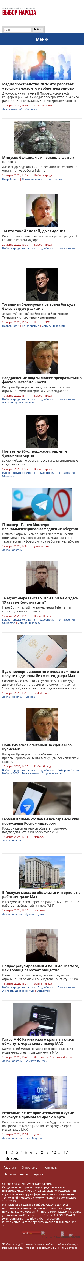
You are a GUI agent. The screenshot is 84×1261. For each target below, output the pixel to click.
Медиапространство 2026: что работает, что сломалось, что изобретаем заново (38, 86)
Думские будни (35, 914)
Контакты (50, 1167)
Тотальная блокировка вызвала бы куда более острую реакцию (39, 306)
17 (66, 1152)
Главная (10, 1167)
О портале (29, 1167)
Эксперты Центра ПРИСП (18, 402)
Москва (30, 697)
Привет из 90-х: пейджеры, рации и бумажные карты (34, 453)
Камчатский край (36, 1061)
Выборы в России (68, 770)
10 (54, 1152)
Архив (38, 1174)
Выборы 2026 (10, 773)
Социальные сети (53, 326)
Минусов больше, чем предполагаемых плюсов (38, 159)
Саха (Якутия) (34, 1138)
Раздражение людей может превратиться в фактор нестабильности (42, 379)
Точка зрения (53, 179)
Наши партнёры (16, 1174)
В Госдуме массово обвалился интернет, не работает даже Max (41, 894)
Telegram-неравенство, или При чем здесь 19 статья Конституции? (40, 600)
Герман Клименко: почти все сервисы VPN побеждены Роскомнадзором (40, 821)
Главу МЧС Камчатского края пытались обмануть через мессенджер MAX (38, 1041)
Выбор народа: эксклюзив (18, 248)
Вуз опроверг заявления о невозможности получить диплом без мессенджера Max (40, 673)
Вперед (12, 1158)
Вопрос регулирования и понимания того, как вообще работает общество (40, 968)
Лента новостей (12, 109)
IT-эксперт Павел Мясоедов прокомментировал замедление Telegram (40, 526)
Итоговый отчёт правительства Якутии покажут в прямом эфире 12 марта (38, 1114)
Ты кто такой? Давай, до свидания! (34, 231)
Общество (31, 109)
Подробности (10, 179)
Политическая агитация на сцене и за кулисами (37, 747)
